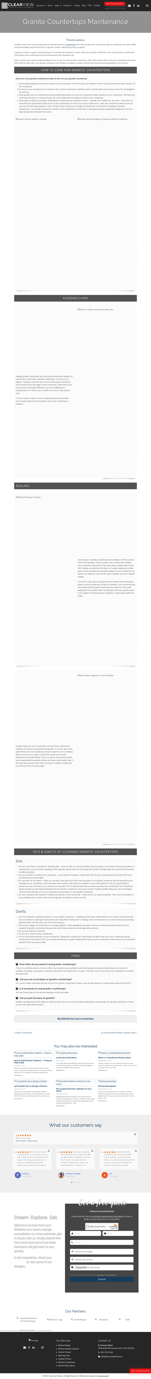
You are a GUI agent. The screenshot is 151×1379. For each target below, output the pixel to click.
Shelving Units (64, 1356)
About (50, 5)
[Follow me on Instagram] (147, 6)
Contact (97, 5)
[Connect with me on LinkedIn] (138, 6)
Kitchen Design (64, 1345)
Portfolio (66, 6)
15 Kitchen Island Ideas (66, 1058)
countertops (70, 44)
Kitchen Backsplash (107, 1086)
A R (66, 1174)
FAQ (89, 5)
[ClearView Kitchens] (18, 6)
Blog (84, 5)
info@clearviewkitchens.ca (111, 1357)
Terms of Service (110, 1274)
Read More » (19, 1075)
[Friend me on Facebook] (134, 6)
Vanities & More (64, 1359)
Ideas (57, 6)
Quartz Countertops (23, 1033)
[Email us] (129, 6)
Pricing (77, 5)
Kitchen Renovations (66, 1366)
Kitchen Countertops (66, 1362)
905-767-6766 (106, 1352)
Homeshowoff (103, 1376)
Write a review (32, 1141)
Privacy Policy (100, 1274)
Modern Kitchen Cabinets (68, 1349)
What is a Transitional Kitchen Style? (114, 1058)
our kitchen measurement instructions (107, 1216)
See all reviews (21, 1141)
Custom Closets (64, 1352)
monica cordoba (29, 1174)
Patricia (112, 1174)
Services (39, 6)
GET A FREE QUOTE (140, 1371)
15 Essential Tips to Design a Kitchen (30, 1086)
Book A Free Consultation (114, 4)
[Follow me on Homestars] (143, 6)
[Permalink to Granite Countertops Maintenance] (75, 40)
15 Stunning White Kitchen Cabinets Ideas (118, 1033)
